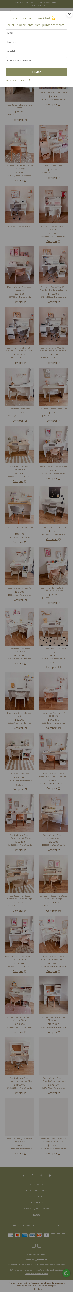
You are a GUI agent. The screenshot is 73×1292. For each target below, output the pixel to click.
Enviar (36, 72)
